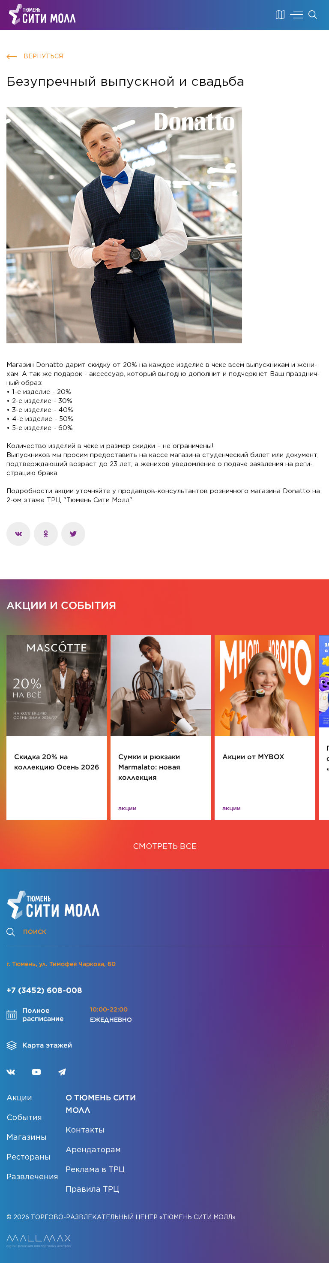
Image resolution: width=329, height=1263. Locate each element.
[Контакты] (280, 14)
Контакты (85, 1130)
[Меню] (296, 14)
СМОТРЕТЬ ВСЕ (165, 846)
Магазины (26, 1137)
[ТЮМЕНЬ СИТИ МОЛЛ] (42, 14)
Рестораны (28, 1157)
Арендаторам (93, 1150)
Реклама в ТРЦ (95, 1169)
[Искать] (313, 14)
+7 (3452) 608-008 (44, 990)
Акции (19, 1098)
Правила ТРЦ (92, 1189)
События (24, 1118)
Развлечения (32, 1177)
